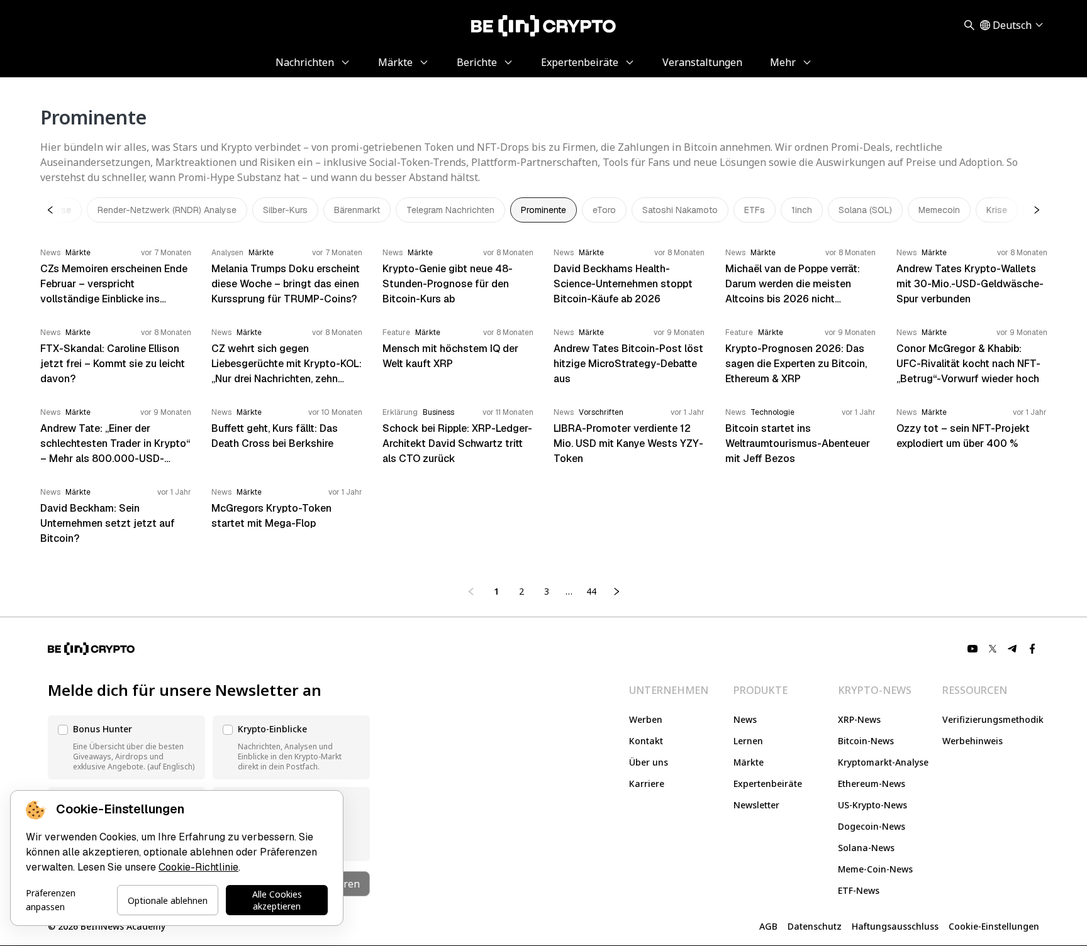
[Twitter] (992, 648)
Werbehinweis (972, 741)
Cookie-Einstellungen (994, 926)
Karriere (646, 783)
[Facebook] (1033, 648)
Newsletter (756, 805)
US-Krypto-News (872, 805)
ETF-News (858, 890)
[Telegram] (1012, 648)
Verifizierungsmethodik (993, 719)
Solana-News (866, 848)
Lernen (748, 741)
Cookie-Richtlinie (198, 867)
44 (591, 591)
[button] (126, 747)
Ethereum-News (871, 783)
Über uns (648, 762)
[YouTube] (972, 648)
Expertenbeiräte (767, 783)
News (745, 719)
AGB (768, 926)
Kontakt (646, 741)
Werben (645, 719)
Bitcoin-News (866, 741)
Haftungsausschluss (895, 926)
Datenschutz (815, 926)
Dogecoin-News (871, 826)
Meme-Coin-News (875, 869)
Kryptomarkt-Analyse (883, 762)
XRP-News (859, 719)
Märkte (748, 762)
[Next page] (616, 591)
